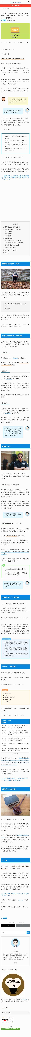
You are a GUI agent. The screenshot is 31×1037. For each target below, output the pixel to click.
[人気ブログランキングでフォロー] (10, 1029)
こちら (21, 900)
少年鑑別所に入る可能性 (12, 245)
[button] (8, 925)
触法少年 (10, 233)
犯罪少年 (10, 231)
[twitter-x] (15, 963)
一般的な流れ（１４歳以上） (15, 240)
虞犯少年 (10, 236)
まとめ (7, 252)
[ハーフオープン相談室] (15, 2)
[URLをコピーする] (23, 925)
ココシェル (24, 999)
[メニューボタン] (2, 2)
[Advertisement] (15, 200)
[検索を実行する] (28, 932)
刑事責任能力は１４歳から (12, 227)
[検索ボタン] (29, 2)
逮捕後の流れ (9, 238)
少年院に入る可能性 (10, 247)
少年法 (4, 20)
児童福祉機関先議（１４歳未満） (16, 242)
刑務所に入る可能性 (10, 250)
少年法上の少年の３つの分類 (13, 229)
